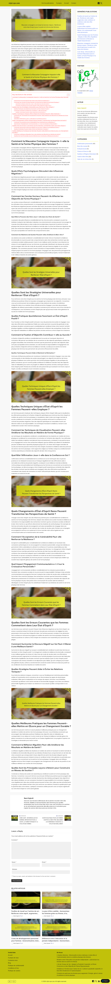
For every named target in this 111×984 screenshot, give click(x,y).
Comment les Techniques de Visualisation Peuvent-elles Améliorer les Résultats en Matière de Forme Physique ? (41, 116)
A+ (10, 981)
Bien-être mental (82, 146)
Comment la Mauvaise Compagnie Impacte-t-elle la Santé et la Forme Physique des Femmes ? (40, 98)
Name (14, 862)
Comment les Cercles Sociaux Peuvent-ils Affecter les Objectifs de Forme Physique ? (36, 102)
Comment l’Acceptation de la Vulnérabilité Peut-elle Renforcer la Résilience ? (34, 122)
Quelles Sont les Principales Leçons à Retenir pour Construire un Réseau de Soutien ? (36, 136)
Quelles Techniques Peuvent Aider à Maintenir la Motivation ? (31, 112)
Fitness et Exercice (83, 151)
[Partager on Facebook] (99, 3)
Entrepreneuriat (82, 148)
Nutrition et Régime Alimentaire (86, 154)
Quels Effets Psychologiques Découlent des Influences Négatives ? (32, 100)
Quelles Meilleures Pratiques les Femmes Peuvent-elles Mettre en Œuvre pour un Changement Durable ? (40, 131)
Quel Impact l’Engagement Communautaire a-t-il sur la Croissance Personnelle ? (35, 123)
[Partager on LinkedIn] (99, 981)
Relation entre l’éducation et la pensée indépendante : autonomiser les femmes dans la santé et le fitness (78, 960)
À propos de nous (13, 957)
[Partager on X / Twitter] (101, 3)
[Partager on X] (96, 981)
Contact (73, 3)
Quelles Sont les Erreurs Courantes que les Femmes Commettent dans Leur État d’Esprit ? (39, 125)
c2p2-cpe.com (14, 3)
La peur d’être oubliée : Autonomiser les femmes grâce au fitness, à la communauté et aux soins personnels (56, 913)
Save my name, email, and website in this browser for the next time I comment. (34, 876)
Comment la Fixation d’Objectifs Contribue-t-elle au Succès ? (30, 110)
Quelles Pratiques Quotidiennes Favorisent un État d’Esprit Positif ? (31, 108)
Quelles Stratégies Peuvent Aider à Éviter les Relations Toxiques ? (31, 129)
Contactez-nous (12, 960)
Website (14, 869)
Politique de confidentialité (16, 965)
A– (14, 981)
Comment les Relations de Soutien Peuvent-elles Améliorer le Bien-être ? (33, 105)
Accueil (66, 3)
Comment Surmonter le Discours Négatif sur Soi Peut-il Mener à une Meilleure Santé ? (36, 127)
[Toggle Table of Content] (67, 94)
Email (44, 862)
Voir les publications (48, 3)
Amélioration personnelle (84, 143)
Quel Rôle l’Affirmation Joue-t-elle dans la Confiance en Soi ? (30, 118)
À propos (59, 3)
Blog (9, 963)
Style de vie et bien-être (84, 159)
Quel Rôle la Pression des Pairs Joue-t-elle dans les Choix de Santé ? (32, 104)
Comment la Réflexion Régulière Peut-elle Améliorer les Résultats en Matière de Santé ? (37, 134)
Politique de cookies (14, 970)
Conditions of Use (13, 968)
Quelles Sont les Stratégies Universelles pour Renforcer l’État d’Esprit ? (33, 107)
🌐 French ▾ (105, 981)
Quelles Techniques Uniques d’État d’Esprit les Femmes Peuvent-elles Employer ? (36, 114)
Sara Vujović (29, 798)
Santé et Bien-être (82, 156)
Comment (14, 840)
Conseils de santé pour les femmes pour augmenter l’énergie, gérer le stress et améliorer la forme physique (79, 974)
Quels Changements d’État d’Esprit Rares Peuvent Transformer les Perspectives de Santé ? (39, 120)
